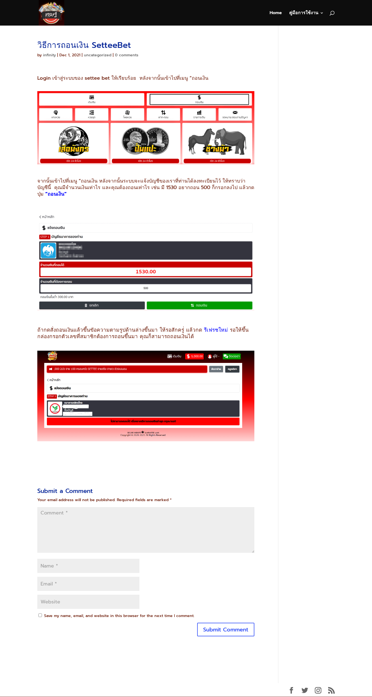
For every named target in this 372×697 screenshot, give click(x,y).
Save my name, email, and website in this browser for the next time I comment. (119, 616)
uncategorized (97, 55)
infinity (49, 55)
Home (276, 13)
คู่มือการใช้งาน (303, 13)
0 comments (126, 55)
